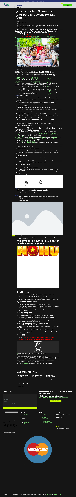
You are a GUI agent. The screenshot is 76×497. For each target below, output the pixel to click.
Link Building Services (20, 60)
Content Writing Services (20, 19)
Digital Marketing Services (20, 27)
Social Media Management (21, 124)
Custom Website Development (23, 113)
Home (16, 4)
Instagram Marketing (21, 15)
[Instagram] (11, 425)
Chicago (18, 149)
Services (17, 95)
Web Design (18, 99)
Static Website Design (21, 102)
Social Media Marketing (21, 9)
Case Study (17, 188)
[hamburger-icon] (62, 3)
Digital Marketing (18, 5)
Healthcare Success (19, 190)
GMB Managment (19, 58)
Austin (18, 158)
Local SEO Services (19, 62)
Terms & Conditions (57, 494)
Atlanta (18, 150)
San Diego (19, 154)
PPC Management (19, 23)
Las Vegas (19, 167)
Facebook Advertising (21, 11)
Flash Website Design (21, 103)
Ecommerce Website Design (22, 106)
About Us (17, 195)
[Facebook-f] (5, 425)
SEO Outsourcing (19, 55)
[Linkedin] (8, 425)
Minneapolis (19, 164)
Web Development (19, 110)
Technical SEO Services (20, 52)
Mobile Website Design (21, 107)
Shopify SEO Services (20, 66)
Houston (19, 171)
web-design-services (20, 59)
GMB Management (19, 25)
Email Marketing (19, 21)
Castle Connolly (19, 193)
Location (17, 144)
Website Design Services (21, 101)
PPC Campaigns (19, 122)
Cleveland (19, 153)
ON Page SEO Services (20, 51)
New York (19, 148)
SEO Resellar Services (20, 64)
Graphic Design (18, 121)
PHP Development (20, 116)
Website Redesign (20, 105)
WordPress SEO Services (20, 68)
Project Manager (18, 201)
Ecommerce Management (20, 123)
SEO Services (18, 54)
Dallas (18, 168)
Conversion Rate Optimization (21, 26)
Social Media (18, 7)
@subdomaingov (25, 363)
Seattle (18, 156)
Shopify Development (21, 118)
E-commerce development (22, 114)
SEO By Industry (19, 63)
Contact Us (18, 197)
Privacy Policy (49, 494)
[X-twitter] (17, 425)
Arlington (19, 152)
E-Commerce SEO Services (21, 56)
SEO (16, 49)
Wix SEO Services (19, 67)
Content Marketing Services (21, 22)
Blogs (17, 198)
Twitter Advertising (20, 12)
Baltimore (19, 157)
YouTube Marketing (20, 16)
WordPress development (21, 117)
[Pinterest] (14, 425)
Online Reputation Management (22, 18)
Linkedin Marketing (20, 13)
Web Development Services (22, 112)
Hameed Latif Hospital (20, 191)
